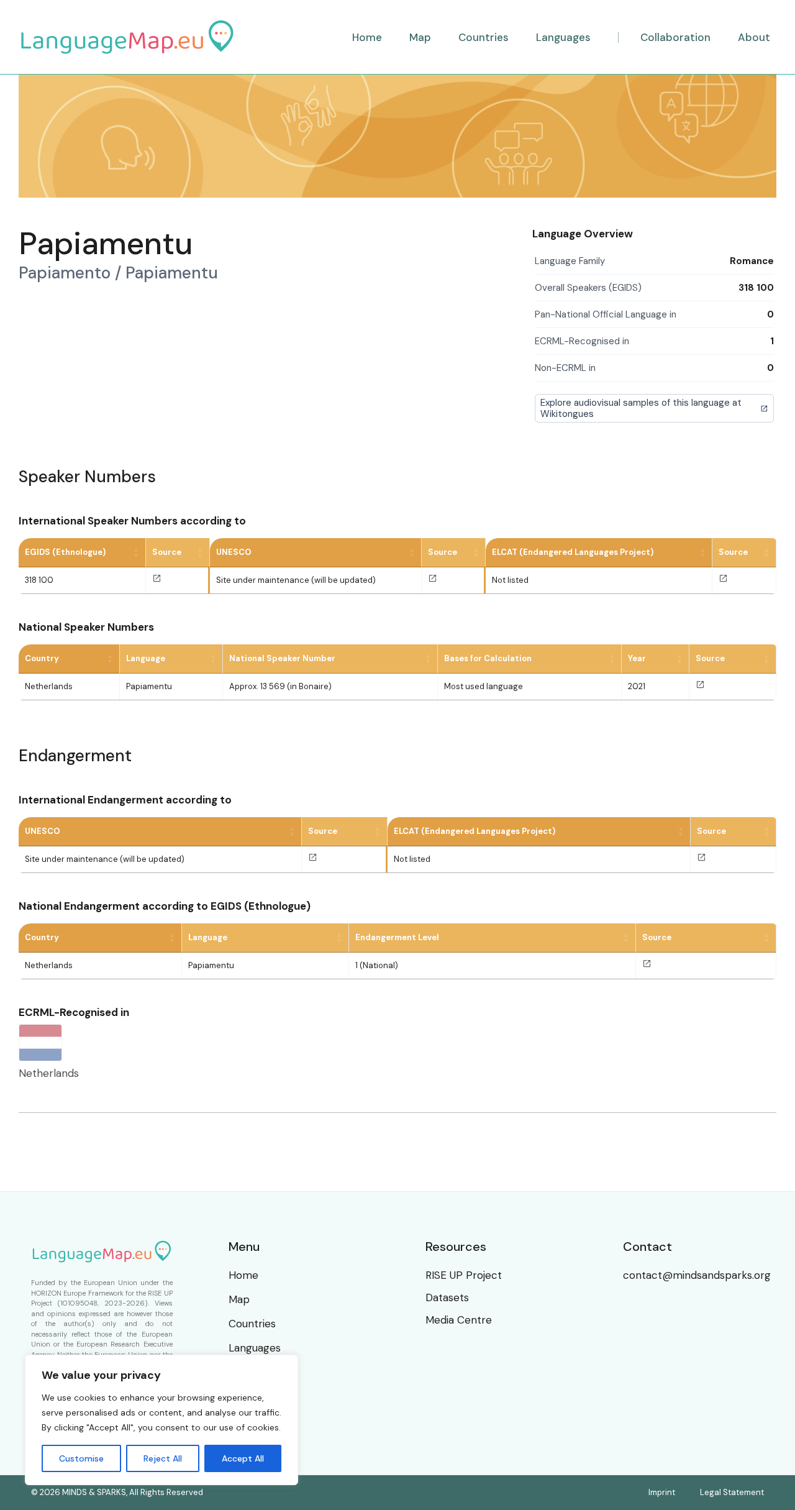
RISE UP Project (463, 1275)
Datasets (447, 1297)
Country (42, 658)
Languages (255, 1348)
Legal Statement (732, 1492)
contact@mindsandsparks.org (697, 1275)
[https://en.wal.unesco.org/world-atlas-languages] (432, 580)
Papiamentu (149, 686)
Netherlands (49, 686)
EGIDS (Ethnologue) (65, 552)
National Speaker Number (282, 658)
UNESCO (234, 552)
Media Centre (458, 1320)
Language (145, 658)
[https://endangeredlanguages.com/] (723, 580)
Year (637, 658)
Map (239, 1299)
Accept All (243, 1458)
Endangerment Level (397, 937)
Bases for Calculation (488, 658)
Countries (252, 1323)
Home (243, 1275)
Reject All (162, 1458)
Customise (81, 1458)
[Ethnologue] (156, 580)
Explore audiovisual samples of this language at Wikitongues (641, 408)
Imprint (661, 1492)
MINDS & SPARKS (94, 1492)
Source (166, 552)
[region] (161, 1420)
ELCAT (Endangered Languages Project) (572, 552)
